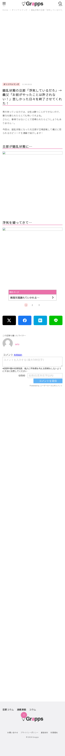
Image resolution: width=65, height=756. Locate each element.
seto (17, 344)
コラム (32, 709)
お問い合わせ (12, 732)
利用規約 (54, 732)
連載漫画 (21, 709)
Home (6, 9)
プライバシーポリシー (29, 732)
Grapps (35, 737)
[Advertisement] (32, 47)
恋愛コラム (8, 709)
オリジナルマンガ (20, 9)
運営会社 (44, 732)
